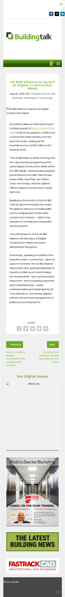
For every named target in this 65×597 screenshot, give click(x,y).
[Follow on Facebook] (51, 14)
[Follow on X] (57, 14)
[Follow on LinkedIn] (62, 14)
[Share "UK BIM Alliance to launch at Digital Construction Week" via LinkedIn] (32, 328)
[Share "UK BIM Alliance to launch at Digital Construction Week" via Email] (39, 328)
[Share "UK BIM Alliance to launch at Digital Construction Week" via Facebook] (19, 328)
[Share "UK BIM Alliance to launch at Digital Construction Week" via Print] (45, 328)
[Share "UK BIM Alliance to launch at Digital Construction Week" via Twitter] (25, 328)
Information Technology (38, 98)
